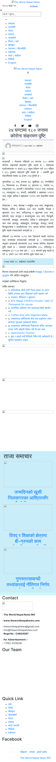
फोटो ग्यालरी (13, 725)
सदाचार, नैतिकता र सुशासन (23, 297)
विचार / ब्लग (13, 41)
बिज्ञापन (23, 751)
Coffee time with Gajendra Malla (29, 315)
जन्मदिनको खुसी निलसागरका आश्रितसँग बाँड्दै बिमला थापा (28, 497)
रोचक (10, 707)
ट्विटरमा (48, 271)
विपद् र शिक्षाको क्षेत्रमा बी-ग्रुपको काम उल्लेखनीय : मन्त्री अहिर (28, 541)
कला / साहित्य (14, 55)
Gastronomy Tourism (22, 332)
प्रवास (11, 34)
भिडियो (11, 59)
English (12, 62)
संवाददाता (16, 145)
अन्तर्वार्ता (12, 37)
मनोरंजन (11, 51)
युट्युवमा (6, 275)
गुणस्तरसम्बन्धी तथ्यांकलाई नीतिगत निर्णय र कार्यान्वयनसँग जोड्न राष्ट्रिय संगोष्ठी (28, 587)
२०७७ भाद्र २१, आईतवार (33, 145)
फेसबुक (39, 271)
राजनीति (11, 27)
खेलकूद (11, 44)
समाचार (11, 23)
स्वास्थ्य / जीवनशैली (17, 48)
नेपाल (10, 30)
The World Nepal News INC (35, 757)
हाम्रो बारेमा (42, 751)
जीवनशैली (12, 714)
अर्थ (9, 704)
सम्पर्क (32, 751)
